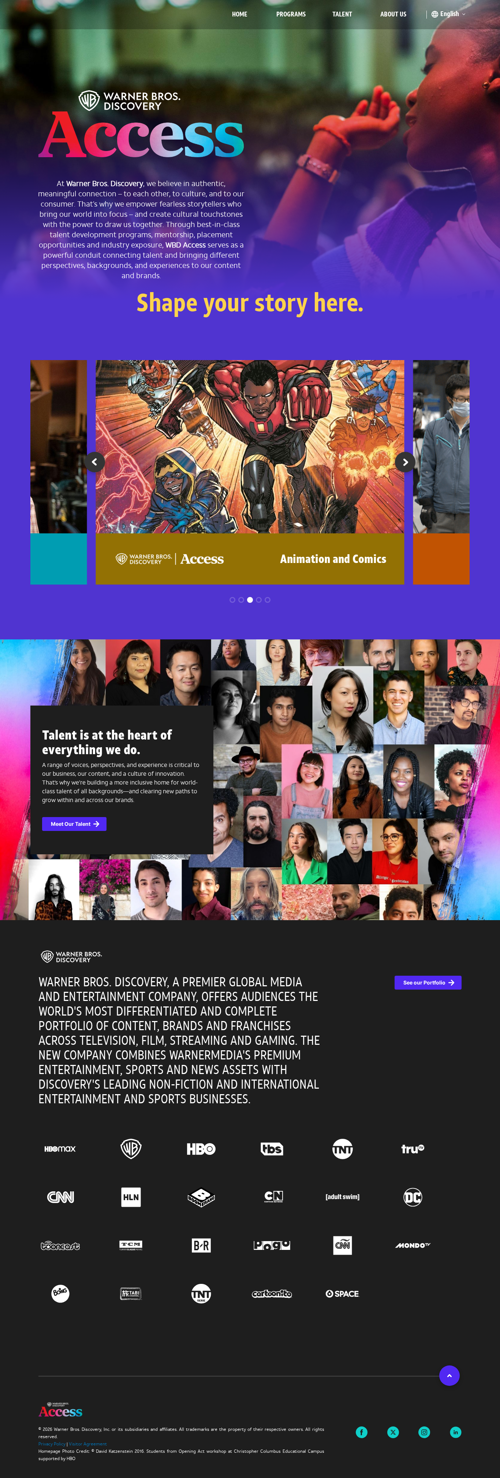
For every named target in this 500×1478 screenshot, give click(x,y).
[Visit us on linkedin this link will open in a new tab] (456, 1431)
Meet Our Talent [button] (70, 824)
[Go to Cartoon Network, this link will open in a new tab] (285, 1197)
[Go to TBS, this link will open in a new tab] (285, 1149)
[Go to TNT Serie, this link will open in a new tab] (214, 1294)
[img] (71, 956)
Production (360, 560)
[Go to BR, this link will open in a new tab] (214, 1245)
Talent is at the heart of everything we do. (107, 743)
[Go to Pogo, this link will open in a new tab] (285, 1245)
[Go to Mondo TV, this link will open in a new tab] (426, 1245)
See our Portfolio (424, 982)
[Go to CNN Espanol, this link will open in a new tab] (356, 1245)
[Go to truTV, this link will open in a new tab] (426, 1149)
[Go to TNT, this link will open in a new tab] (356, 1149)
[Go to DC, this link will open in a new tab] (426, 1197)
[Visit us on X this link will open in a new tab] (393, 1431)
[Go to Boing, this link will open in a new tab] (73, 1294)
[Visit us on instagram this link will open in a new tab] (424, 1431)
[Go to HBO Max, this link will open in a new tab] (73, 1149)
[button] (405, 465)
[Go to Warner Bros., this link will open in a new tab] (144, 1149)
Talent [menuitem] (342, 14)
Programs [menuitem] (291, 14)
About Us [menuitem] (393, 14)
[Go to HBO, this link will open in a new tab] (214, 1149)
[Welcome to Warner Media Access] (141, 126)
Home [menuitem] (239, 14)
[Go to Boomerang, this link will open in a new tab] (214, 1197)
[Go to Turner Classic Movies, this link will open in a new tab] (144, 1245)
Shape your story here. (250, 305)
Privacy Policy (52, 1444)
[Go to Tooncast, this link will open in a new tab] (73, 1245)
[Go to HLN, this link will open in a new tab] (144, 1197)
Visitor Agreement (88, 1444)
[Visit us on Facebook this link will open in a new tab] (361, 1431)
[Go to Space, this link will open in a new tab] (356, 1294)
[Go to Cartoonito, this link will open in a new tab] (285, 1294)
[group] (250, 472)
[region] (250, 1148)
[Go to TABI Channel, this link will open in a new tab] (144, 1294)
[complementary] (250, 779)
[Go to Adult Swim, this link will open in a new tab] (356, 1197)
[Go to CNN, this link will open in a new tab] (73, 1197)
